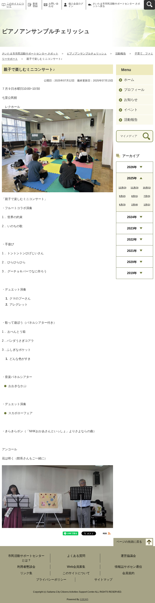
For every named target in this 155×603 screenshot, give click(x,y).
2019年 (132, 273)
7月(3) (147, 196)
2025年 (132, 178)
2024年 (132, 217)
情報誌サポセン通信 (128, 566)
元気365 (84, 599)
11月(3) (134, 187)
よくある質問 (76, 555)
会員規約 (128, 573)
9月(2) (122, 196)
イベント (131, 110)
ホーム (129, 80)
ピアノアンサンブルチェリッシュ (87, 53)
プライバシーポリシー (51, 579)
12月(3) (122, 187)
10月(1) (147, 187)
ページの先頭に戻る (129, 541)
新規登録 (35, 5)
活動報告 (120, 53)
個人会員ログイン (75, 5)
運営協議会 (128, 555)
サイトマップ (103, 579)
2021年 (132, 250)
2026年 (132, 167)
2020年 (132, 262)
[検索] (146, 136)
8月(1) (134, 196)
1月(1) (147, 204)
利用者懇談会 (26, 566)
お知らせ (131, 100)
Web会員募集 (76, 566)
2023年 (132, 228)
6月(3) (122, 204)
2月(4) (134, 204)
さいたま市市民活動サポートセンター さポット (30, 53)
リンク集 (26, 573)
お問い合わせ (53, 5)
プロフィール (134, 90)
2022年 (132, 239)
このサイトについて (15, 5)
